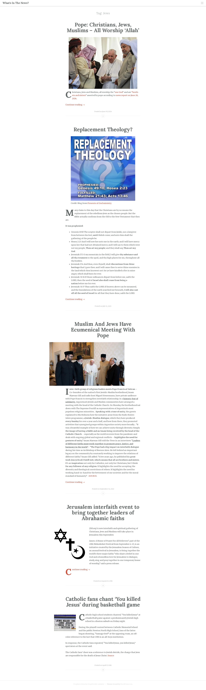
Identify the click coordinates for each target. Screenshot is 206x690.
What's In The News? (16, 3)
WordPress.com (126, 684)
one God (119, 92)
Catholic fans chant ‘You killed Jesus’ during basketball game (103, 602)
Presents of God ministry (99, 203)
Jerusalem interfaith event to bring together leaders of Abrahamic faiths (103, 513)
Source (111, 655)
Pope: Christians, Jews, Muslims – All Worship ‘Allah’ (103, 27)
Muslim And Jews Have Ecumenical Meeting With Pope (103, 330)
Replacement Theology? (103, 129)
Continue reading (75, 105)
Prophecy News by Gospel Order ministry (88, 684)
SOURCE (93, 476)
